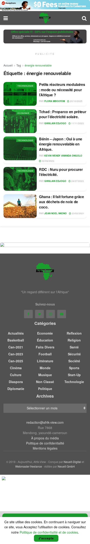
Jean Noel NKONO (55, 213)
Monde (45, 368)
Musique (45, 374)
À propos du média (45, 438)
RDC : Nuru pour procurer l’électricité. (61, 172)
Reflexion (74, 333)
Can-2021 (15, 347)
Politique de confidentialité (45, 443)
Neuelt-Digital (72, 462)
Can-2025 (15, 361)
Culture (15, 374)
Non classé (45, 381)
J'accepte (46, 538)
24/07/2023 (77, 181)
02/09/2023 (47, 161)
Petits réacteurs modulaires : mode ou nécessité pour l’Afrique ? (62, 89)
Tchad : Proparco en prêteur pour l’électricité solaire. (62, 114)
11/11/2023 (77, 123)
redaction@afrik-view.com (45, 422)
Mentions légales (45, 448)
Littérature (45, 361)
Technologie (25, 86)
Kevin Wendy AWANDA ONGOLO (63, 155)
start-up (74, 374)
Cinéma (16, 368)
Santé (74, 347)
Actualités (16, 333)
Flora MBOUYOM (54, 101)
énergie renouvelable (38, 65)
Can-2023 (15, 354)
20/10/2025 (75, 101)
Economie (23, 113)
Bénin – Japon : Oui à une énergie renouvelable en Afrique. (60, 144)
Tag (18, 65)
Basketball (15, 340)
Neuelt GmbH (66, 466)
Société (74, 361)
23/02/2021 (77, 213)
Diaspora (16, 381)
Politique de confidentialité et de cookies (49, 532)
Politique (45, 388)
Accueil (8, 65)
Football (45, 354)
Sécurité (74, 354)
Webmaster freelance (28, 466)
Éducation (45, 340)
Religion (74, 340)
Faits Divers (45, 347)
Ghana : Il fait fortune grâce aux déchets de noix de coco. (61, 202)
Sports (74, 368)
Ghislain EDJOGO (55, 123)
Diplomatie (15, 388)
